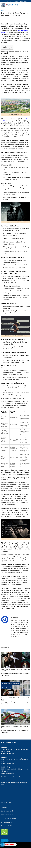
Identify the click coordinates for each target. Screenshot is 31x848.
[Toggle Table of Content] (10, 47)
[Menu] (29, 5)
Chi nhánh (4, 10)
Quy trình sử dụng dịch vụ (8, 818)
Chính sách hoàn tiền (7, 822)
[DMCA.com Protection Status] (4, 831)
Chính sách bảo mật (6, 814)
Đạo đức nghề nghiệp (7, 811)
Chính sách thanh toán (7, 826)
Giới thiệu (4, 807)
